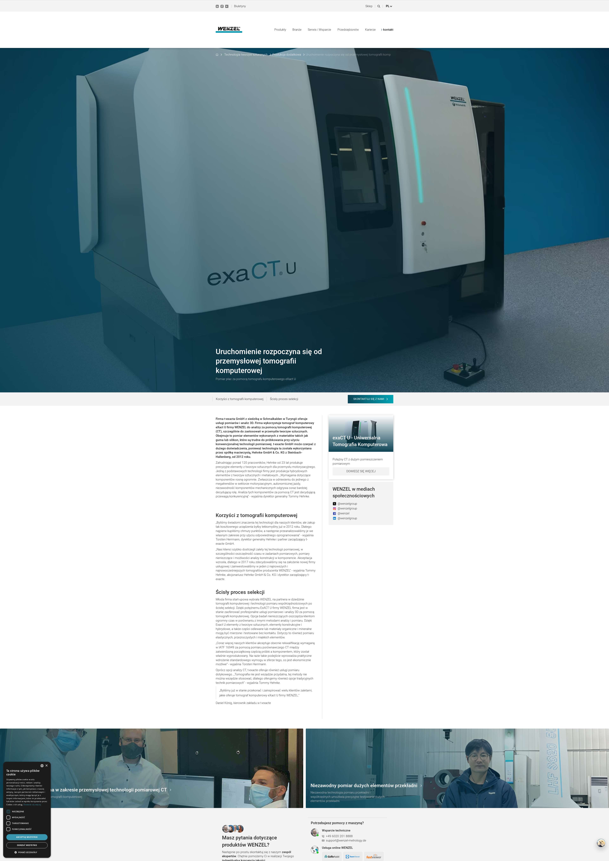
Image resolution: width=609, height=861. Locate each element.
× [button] (46, 765)
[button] (389, 6)
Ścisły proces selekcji (284, 399)
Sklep (369, 6)
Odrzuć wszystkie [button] (27, 845)
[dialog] (27, 810)
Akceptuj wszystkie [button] (27, 837)
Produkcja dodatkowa (286, 54)
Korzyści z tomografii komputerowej (239, 399)
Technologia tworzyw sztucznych (246, 54)
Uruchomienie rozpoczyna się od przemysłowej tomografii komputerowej (348, 54)
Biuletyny (240, 6)
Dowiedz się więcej (361, 471)
